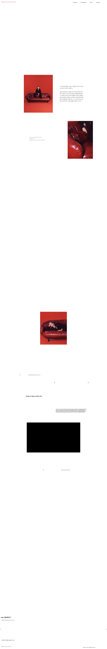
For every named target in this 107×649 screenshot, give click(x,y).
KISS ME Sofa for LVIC (37, 137)
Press (91, 2)
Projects (75, 2)
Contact (98, 2)
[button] (54, 382)
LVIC (33, 138)
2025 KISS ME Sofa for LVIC (8, 640)
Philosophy (83, 2)
